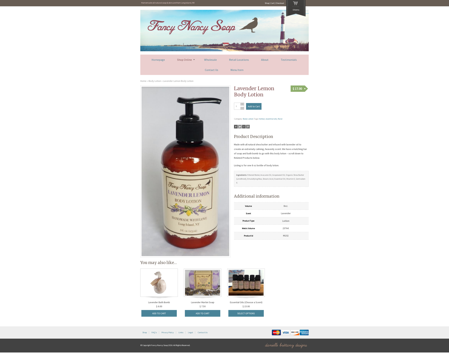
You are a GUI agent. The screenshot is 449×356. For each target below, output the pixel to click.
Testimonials (289, 59)
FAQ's (154, 332)
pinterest (248, 126)
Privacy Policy (168, 332)
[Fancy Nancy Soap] (224, 50)
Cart (272, 3)
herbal (262, 118)
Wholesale (210, 59)
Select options (246, 313)
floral (280, 118)
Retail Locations (239, 59)
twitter (240, 126)
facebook (236, 126)
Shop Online (184, 60)
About (265, 59)
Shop (267, 3)
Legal (190, 332)
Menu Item (236, 70)
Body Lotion (155, 81)
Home (143, 81)
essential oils (271, 118)
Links (181, 332)
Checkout (280, 3)
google (244, 126)
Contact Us (211, 70)
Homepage (158, 59)
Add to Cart (254, 106)
